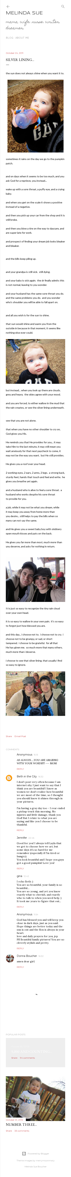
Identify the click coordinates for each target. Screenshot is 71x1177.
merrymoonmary (45, 1160)
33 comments (22, 1130)
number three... (21, 1124)
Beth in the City (27, 776)
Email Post (20, 736)
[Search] (63, 5)
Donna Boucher (27, 956)
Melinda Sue (24, 13)
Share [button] (9, 736)
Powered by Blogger (38, 1153)
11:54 (36, 914)
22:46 (31, 837)
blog (9, 38)
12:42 (26, 876)
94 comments (27, 1057)
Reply (20, 769)
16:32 (40, 776)
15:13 (36, 754)
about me (22, 38)
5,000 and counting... (31, 1051)
